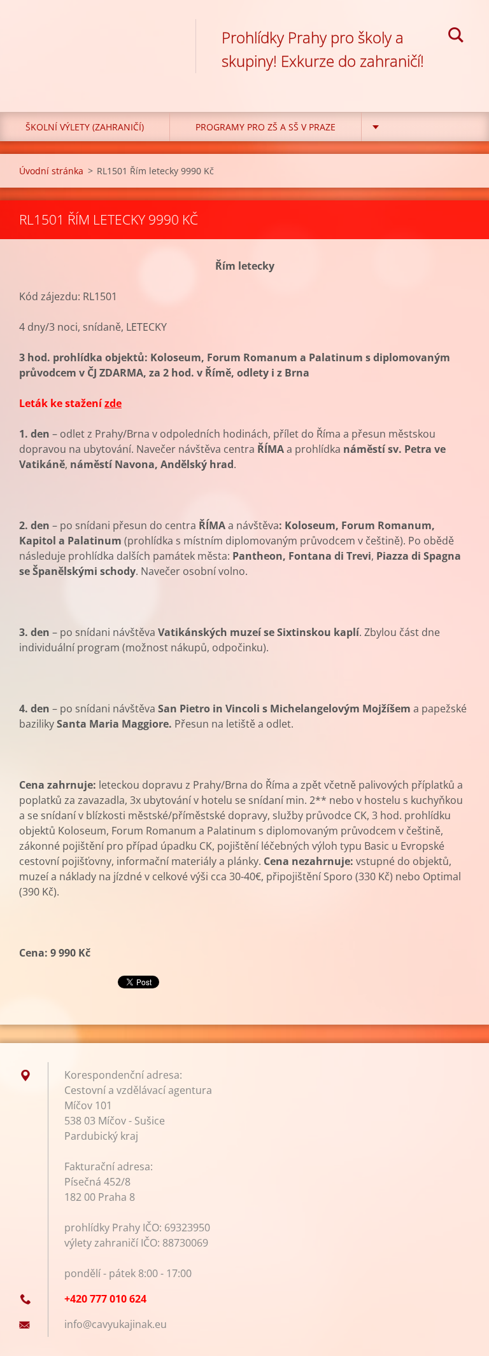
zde (113, 403)
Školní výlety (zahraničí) (84, 127)
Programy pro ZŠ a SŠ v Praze (265, 127)
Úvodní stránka (51, 171)
